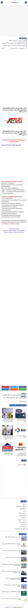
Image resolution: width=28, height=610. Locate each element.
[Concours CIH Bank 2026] (20, 430)
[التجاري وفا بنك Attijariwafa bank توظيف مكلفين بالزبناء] (20, 447)
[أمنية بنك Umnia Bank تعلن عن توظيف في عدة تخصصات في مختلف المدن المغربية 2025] (7, 430)
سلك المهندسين (22, 515)
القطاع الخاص (23, 38)
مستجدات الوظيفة (21, 519)
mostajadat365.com (8, 607)
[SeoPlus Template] (23, 607)
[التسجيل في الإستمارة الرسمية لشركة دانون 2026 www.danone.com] (20, 413)
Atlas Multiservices (7, 140)
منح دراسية (23, 524)
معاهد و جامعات (22, 522)
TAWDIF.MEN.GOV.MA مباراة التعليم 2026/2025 (11, 591)
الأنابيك (23, 504)
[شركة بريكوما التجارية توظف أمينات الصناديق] (7, 447)
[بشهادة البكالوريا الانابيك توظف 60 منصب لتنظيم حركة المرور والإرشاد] (7, 413)
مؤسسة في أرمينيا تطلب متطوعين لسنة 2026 (11, 550)
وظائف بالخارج (22, 526)
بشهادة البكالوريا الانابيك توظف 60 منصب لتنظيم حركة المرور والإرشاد (8, 420)
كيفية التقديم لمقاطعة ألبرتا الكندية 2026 (12, 536)
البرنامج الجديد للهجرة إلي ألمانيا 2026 (13, 557)
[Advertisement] (14, 21)
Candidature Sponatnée (20, 528)
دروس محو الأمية (22, 513)
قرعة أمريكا (23, 517)
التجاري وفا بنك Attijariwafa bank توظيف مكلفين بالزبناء (21, 454)
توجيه (24, 510)
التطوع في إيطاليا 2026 (20, 506)
